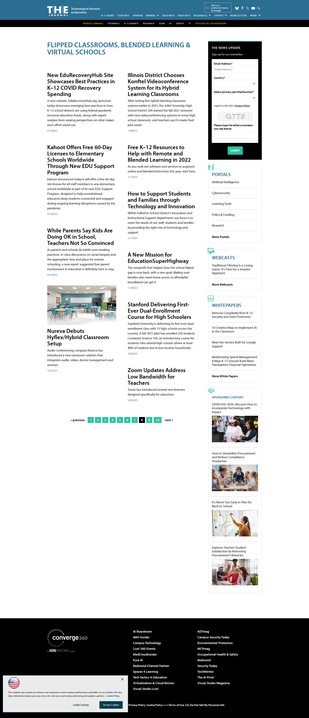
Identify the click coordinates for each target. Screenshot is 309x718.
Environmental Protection (215, 643)
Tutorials (114, 23)
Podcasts (184, 15)
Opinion (138, 15)
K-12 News (107, 15)
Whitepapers (226, 305)
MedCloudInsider (145, 654)
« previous (77, 420)
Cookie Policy (154, 705)
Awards (151, 15)
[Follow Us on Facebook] (242, 8)
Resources (200, 15)
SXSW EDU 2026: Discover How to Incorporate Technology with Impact (234, 408)
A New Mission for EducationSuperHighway (158, 257)
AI (170, 23)
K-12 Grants (131, 23)
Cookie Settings (81, 704)
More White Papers (225, 376)
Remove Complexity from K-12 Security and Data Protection (232, 315)
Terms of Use (176, 705)
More (253, 15)
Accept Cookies (111, 704)
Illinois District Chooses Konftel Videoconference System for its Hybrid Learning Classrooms (158, 84)
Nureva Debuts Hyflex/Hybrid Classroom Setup (78, 337)
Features (123, 15)
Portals (221, 174)
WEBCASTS (223, 257)
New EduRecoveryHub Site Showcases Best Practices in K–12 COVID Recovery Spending (81, 84)
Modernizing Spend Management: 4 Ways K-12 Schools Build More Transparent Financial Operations (235, 361)
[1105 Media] (68, 670)
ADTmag (203, 631)
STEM (162, 23)
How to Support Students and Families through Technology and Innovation (161, 199)
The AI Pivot (205, 677)
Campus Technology (147, 643)
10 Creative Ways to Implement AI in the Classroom (234, 330)
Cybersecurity (221, 193)
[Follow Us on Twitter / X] (247, 8)
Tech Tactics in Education (150, 677)
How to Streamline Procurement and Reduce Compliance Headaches (233, 457)
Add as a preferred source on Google (219, 8)
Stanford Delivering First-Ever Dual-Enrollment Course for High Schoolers (159, 310)
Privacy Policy (242, 105)
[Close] (122, 679)
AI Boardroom (142, 631)
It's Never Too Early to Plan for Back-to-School (232, 504)
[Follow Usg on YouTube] (253, 8)
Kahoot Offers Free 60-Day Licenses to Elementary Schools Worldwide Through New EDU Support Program (80, 159)
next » (169, 420)
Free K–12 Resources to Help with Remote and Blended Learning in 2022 (159, 153)
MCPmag (203, 649)
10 (157, 420)
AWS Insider (141, 637)
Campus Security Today (213, 637)
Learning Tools (221, 204)
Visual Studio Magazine (213, 683)
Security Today (207, 666)
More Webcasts (222, 284)
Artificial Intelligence (225, 182)
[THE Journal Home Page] (73, 10)
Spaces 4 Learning (145, 671)
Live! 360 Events (144, 649)
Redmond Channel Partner (151, 666)
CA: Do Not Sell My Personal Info (204, 705)
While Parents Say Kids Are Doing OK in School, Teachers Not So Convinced (80, 236)
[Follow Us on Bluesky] (237, 8)
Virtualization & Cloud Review (153, 683)
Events (219, 15)
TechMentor (205, 671)
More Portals (220, 237)
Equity (180, 23)
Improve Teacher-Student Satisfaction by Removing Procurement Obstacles (229, 551)
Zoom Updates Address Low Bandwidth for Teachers (156, 376)
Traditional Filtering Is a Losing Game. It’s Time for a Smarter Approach (232, 269)
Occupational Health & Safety (217, 654)
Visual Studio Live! (146, 689)
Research (169, 15)
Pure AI (138, 660)
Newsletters (238, 15)
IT (190, 23)
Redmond (204, 660)
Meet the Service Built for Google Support (234, 344)
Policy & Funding (223, 215)
